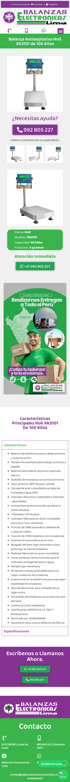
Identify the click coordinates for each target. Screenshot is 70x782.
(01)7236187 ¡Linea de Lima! (15, 746)
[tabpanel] (35, 538)
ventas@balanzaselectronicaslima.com (35, 774)
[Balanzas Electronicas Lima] (4, 755)
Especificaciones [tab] (16, 631)
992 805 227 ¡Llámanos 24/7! (51, 746)
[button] (61, 31)
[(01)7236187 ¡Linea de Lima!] (4, 737)
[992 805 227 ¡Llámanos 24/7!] (39, 737)
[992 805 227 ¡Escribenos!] (39, 755)
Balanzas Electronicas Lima (15, 764)
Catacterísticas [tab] (15, 445)
